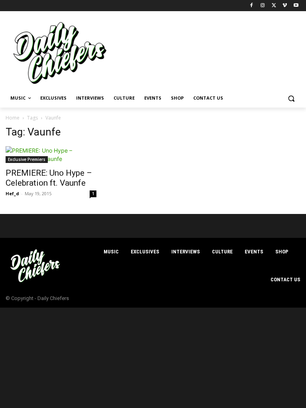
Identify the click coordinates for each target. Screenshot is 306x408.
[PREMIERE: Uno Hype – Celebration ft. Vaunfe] (51, 154)
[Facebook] (251, 5)
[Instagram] (262, 5)
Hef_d (12, 193)
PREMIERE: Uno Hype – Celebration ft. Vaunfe (49, 178)
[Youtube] (295, 5)
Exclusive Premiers (26, 159)
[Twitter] (274, 5)
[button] (291, 98)
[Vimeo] (284, 5)
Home (13, 117)
